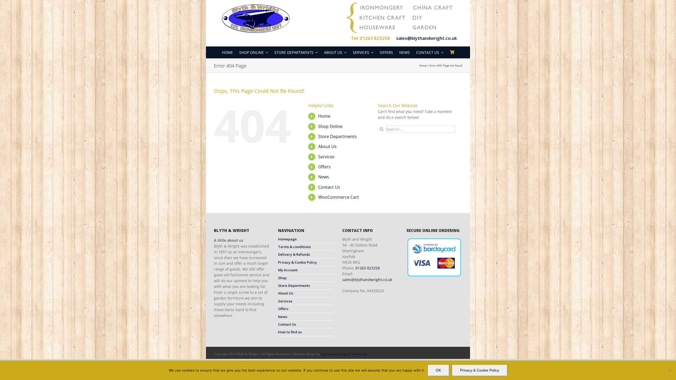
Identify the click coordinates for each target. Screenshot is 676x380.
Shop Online (330, 126)
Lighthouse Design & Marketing (344, 354)
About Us (327, 146)
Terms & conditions (294, 246)
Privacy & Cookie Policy (297, 262)
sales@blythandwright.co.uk (426, 38)
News (323, 177)
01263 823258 (367, 267)
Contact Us (329, 187)
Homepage (287, 239)
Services (326, 157)
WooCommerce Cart (338, 197)
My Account (288, 270)
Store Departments (337, 136)
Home (423, 65)
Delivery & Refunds (294, 254)
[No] (669, 370)
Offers (324, 167)
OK (438, 370)
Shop (282, 278)
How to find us (290, 332)
